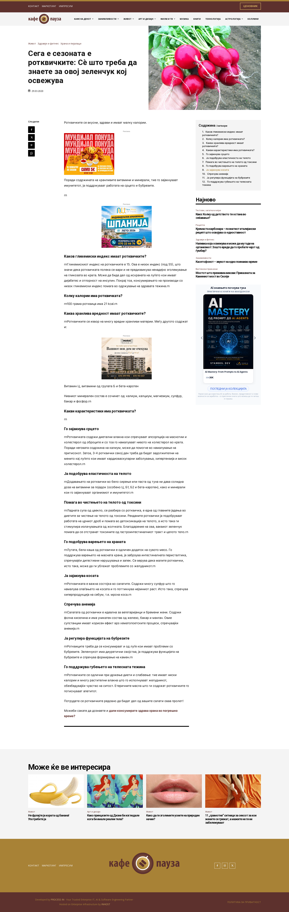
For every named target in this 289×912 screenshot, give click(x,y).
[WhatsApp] (31, 153)
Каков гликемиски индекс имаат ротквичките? (222, 133)
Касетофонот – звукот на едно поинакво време (226, 261)
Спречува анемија (217, 173)
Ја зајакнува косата (217, 169)
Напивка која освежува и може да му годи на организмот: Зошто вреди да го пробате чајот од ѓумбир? (227, 247)
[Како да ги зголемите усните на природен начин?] (174, 791)
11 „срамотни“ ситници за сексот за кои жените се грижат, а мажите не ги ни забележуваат (230, 819)
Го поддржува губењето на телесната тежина (226, 183)
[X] (31, 137)
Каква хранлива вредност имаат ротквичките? (223, 144)
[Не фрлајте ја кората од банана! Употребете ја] (56, 791)
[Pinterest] (31, 145)
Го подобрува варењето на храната (226, 165)
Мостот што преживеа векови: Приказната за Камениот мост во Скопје (225, 274)
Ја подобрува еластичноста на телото (228, 158)
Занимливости (203, 257)
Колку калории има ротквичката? (225, 138)
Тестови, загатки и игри (208, 210)
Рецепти (200, 224)
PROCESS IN (58, 899)
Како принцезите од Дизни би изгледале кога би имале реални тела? (113, 817)
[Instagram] (225, 866)
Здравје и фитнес (48, 43)
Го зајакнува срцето (217, 154)
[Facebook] (31, 129)
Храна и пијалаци (71, 43)
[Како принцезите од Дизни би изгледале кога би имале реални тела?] (115, 791)
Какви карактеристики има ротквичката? (230, 150)
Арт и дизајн (93, 811)
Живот (32, 43)
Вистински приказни (207, 268)
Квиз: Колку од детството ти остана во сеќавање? (221, 216)
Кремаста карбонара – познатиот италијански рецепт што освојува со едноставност (226, 230)
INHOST (105, 904)
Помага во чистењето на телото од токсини (231, 162)
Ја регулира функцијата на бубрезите (228, 177)
